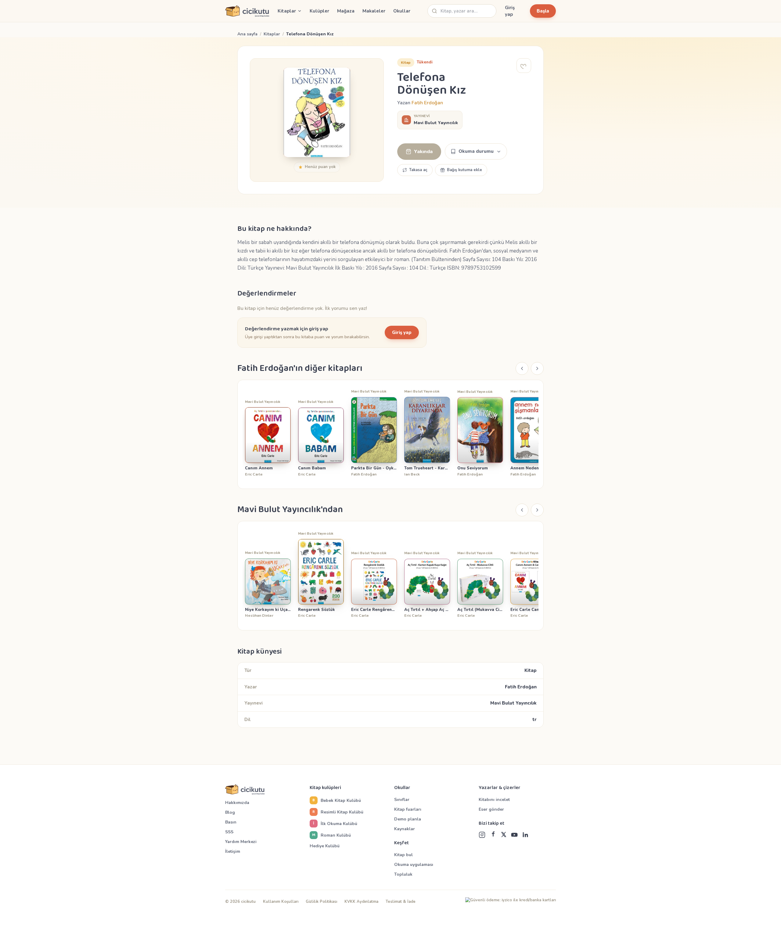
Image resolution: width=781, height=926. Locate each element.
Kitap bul (403, 855)
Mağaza (346, 11)
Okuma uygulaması (413, 864)
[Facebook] (493, 834)
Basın (230, 822)
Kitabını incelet (494, 799)
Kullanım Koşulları (280, 901)
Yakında (423, 151)
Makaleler (373, 11)
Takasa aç (418, 170)
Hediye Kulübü (325, 846)
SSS (229, 832)
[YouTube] (514, 834)
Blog (230, 812)
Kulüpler (319, 11)
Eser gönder (491, 809)
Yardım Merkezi (241, 842)
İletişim (232, 851)
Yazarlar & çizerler (499, 787)
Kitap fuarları (407, 809)
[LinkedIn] (525, 834)
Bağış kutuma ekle (464, 170)
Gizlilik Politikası (321, 901)
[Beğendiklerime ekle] (523, 65)
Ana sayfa (247, 34)
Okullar (401, 11)
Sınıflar (401, 799)
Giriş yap (510, 11)
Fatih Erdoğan (427, 102)
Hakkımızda (237, 803)
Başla (543, 11)
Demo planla (407, 819)
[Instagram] (482, 834)
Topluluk (403, 874)
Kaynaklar (404, 829)
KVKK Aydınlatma (361, 901)
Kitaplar (272, 34)
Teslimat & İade (401, 901)
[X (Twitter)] (504, 834)
